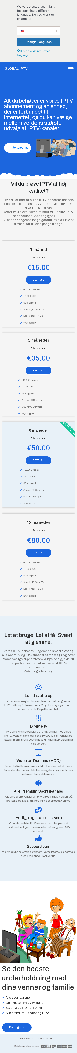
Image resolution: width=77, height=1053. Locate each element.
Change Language (38, 42)
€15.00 (38, 267)
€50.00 (38, 448)
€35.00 (38, 358)
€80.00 (38, 540)
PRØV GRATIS (18, 148)
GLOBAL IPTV (16, 68)
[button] (71, 68)
